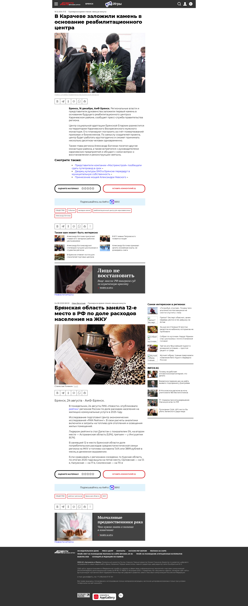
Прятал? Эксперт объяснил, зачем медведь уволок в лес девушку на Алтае (175, 319)
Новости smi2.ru (64, 294)
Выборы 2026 (83, 557)
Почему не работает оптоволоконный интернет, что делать (173, 374)
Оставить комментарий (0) (124, 188)
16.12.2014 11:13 (60, 12)
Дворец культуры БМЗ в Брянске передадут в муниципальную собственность (101, 173)
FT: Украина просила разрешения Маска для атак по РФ (174, 401)
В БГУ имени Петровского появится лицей (124, 237)
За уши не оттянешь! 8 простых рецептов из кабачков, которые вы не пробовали (176, 329)
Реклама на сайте (158, 551)
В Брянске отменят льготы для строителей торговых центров (80, 256)
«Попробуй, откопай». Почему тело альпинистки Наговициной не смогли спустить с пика (176, 310)
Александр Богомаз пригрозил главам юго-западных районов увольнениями (81, 238)
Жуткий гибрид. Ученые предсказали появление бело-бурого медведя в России (176, 357)
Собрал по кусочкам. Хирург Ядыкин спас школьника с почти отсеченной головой (176, 338)
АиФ (76, 386)
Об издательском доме (88, 551)
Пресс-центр (107, 551)
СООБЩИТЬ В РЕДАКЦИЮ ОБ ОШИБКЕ (107, 557)
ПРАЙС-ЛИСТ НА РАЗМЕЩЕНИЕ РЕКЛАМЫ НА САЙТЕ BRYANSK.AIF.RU (105, 554)
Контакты (120, 551)
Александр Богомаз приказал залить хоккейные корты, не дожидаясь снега (125, 247)
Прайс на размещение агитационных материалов (159, 554)
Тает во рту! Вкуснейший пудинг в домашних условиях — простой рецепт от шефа (175, 348)
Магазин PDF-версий (137, 551)
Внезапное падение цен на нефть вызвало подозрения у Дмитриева (174, 382)
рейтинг (74, 409)
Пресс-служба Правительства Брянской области (77, 95)
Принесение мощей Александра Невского (100, 177)
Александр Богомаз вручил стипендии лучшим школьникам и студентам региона (82, 247)
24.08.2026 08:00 (62, 303)
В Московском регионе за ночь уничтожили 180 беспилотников (173, 392)
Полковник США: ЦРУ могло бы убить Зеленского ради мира (173, 411)
